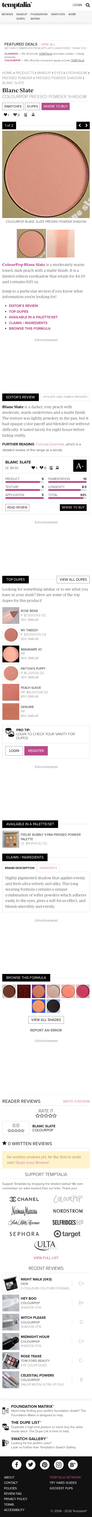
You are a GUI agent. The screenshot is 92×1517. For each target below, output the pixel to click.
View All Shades (46, 1020)
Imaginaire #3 (31, 649)
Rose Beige (29, 611)
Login (77, 5)
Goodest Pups (61, 1488)
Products (25, 73)
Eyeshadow (76, 73)
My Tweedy (29, 630)
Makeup (44, 73)
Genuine (27, 707)
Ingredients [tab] (48, 868)
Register (36, 751)
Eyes (58, 73)
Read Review (17, 507)
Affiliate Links (53, 396)
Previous (79, 125)
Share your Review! (32, 1162)
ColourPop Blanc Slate (23, 264)
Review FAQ (13, 1494)
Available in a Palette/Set (33, 317)
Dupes (32, 106)
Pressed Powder (17, 78)
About (9, 1477)
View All (48, 44)
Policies (10, 1488)
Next (86, 125)
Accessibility (14, 1510)
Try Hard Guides (63, 1483)
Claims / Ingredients (28, 323)
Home (7, 73)
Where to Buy (56, 106)
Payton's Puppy (33, 669)
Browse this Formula (29, 328)
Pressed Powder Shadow (59, 78)
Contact (11, 1483)
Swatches (58, 14)
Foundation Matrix (39, 16)
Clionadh (11, 53)
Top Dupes (18, 311)
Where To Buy (73, 507)
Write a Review (76, 1101)
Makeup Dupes (22, 16)
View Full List (46, 1258)
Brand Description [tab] (19, 868)
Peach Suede (31, 688)
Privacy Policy (15, 1499)
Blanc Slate (17, 90)
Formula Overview (50, 444)
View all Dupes (73, 579)
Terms (9, 1505)
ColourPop (12, 60)
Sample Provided (75, 396)
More (72, 14)
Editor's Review (23, 306)
